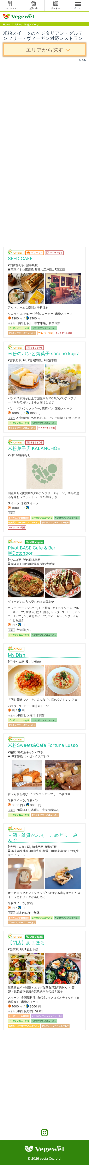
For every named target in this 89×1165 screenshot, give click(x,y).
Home (6, 24)
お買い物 (33, 8)
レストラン (11, 8)
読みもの (56, 8)
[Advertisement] (44, 108)
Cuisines (17, 24)
